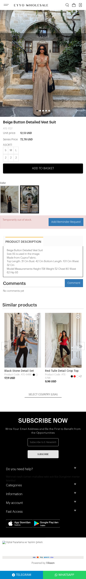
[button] (37, 111)
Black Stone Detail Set (19, 371)
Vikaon (50, 563)
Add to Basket (43, 168)
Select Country (43, 394)
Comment (73, 283)
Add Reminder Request (66, 222)
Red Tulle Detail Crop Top (62, 371)
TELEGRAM (23, 574)
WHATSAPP (66, 574)
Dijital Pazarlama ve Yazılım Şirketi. (24, 542)
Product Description (23, 241)
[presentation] (5, 346)
